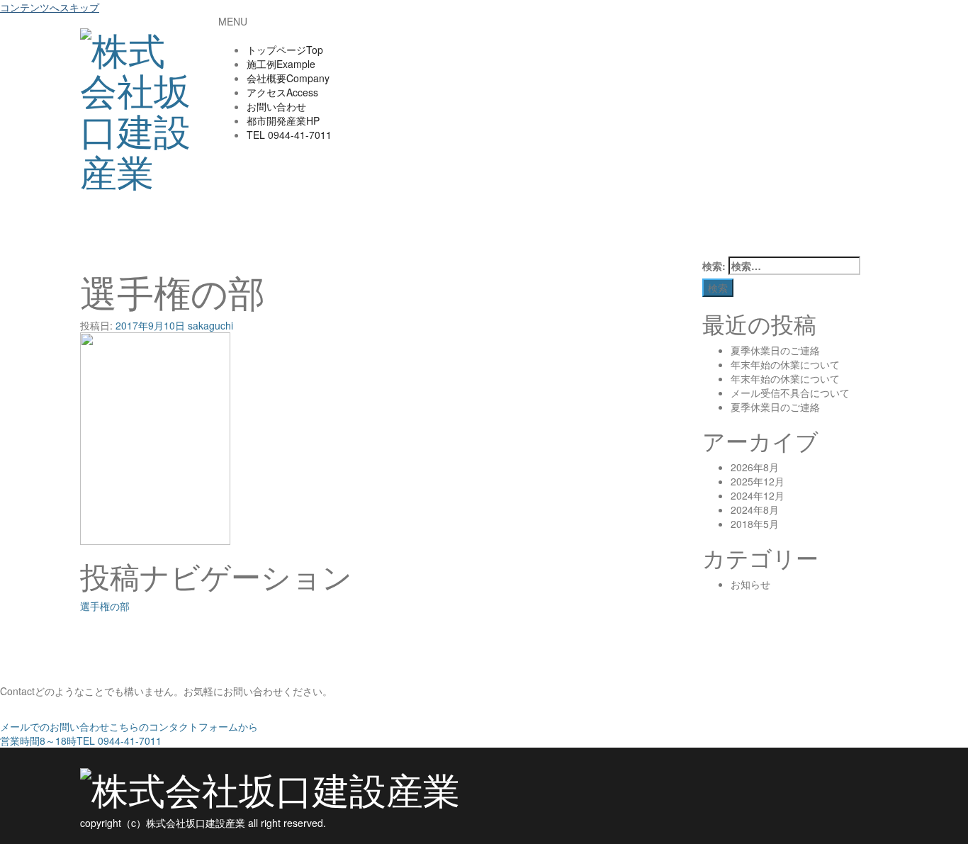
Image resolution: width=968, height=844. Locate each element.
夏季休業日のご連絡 (775, 350)
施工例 (281, 64)
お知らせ (750, 584)
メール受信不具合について (790, 393)
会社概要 (288, 78)
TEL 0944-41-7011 (81, 740)
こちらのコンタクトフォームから (129, 726)
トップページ (285, 50)
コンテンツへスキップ (49, 7)
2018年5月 (755, 524)
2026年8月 (755, 467)
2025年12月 (757, 481)
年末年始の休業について (785, 364)
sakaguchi (210, 325)
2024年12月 (757, 495)
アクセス (282, 92)
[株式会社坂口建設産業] (138, 103)
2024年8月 (755, 509)
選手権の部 (105, 606)
